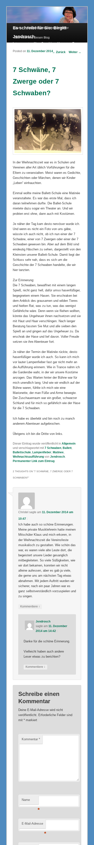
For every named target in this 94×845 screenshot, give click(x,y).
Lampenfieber (41, 452)
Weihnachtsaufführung (28, 456)
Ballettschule (22, 452)
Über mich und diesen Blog (32, 37)
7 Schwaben (53, 448)
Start (17, 28)
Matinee (58, 452)
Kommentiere (30, 606)
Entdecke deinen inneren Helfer (48, 28)
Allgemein (68, 443)
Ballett (67, 448)
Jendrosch (57, 456)
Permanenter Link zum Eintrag (33, 461)
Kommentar (31, 739)
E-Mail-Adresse (34, 825)
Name (30, 801)
